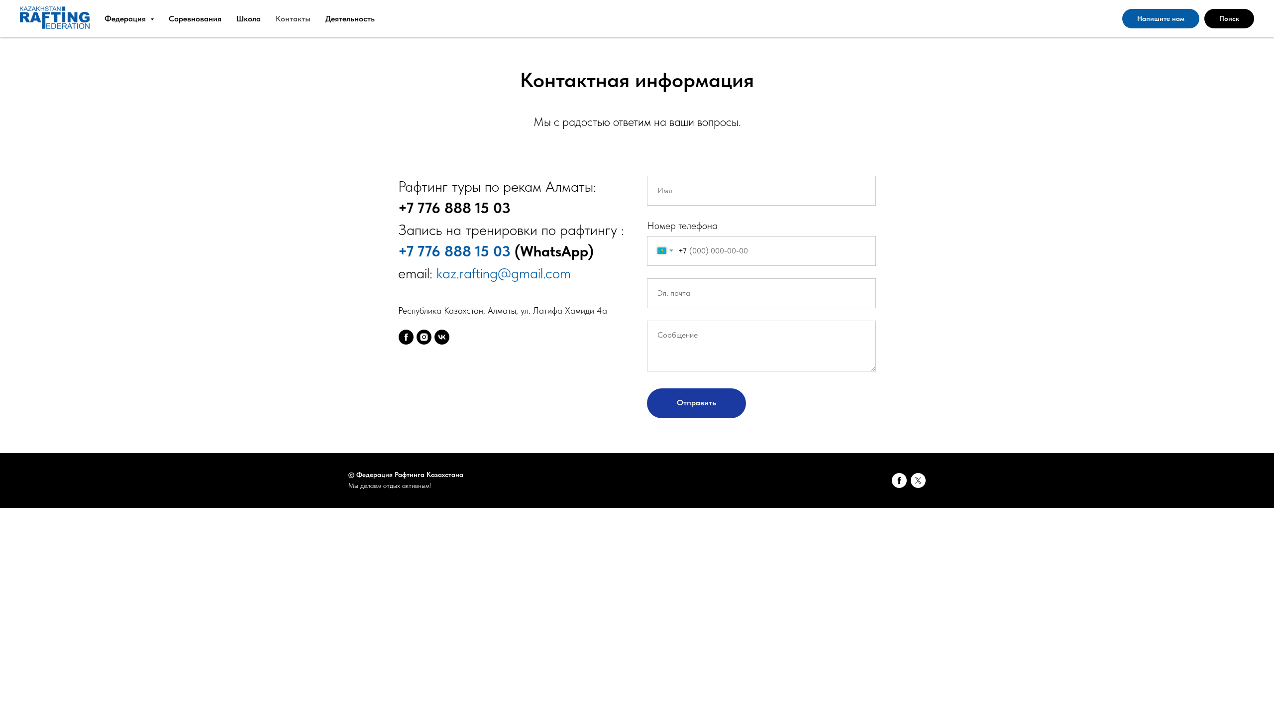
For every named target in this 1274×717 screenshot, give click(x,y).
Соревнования (195, 18)
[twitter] (918, 480)
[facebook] (406, 337)
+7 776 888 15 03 (454, 251)
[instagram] (424, 337)
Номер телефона (682, 226)
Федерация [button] (126, 18)
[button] (1160, 19)
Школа (248, 18)
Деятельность (350, 18)
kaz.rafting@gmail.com (503, 273)
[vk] (441, 337)
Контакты (293, 18)
